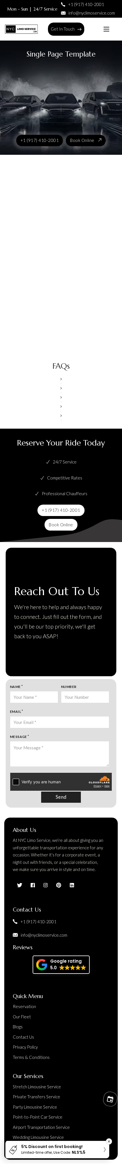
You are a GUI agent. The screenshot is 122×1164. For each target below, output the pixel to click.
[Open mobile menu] (106, 29)
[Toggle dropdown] (79, 29)
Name (15, 687)
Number (68, 687)
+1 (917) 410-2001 (39, 140)
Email (15, 711)
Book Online (82, 140)
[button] (61, 379)
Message (18, 736)
